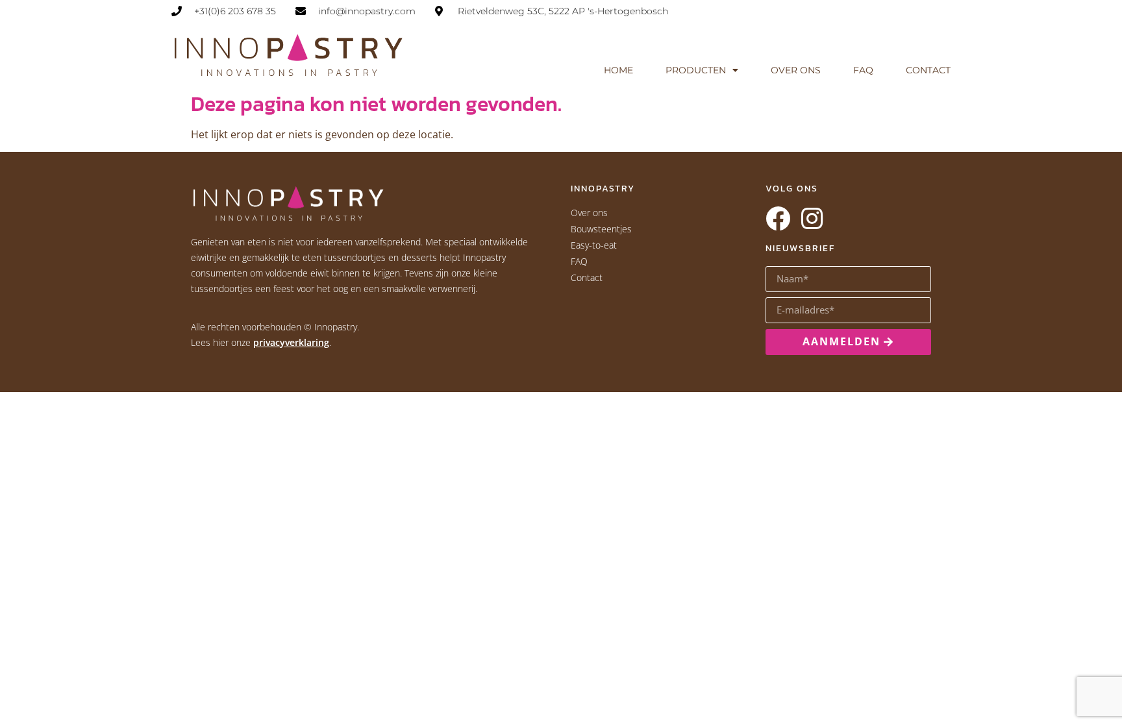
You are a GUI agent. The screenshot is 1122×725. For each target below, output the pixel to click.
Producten (696, 70)
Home (618, 70)
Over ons (796, 70)
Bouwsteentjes (601, 229)
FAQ (863, 70)
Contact (928, 70)
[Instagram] (811, 218)
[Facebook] (778, 218)
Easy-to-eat (594, 245)
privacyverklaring (291, 342)
